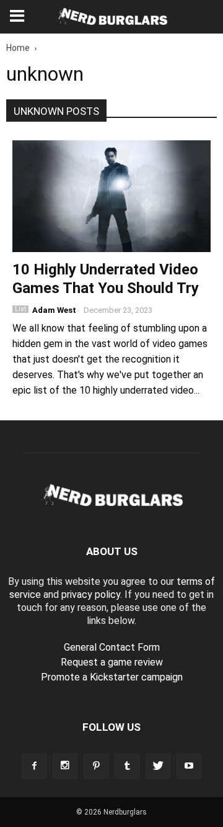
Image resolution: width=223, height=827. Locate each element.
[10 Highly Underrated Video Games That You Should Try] (111, 196)
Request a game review (112, 662)
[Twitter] (158, 766)
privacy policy (90, 594)
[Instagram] (65, 766)
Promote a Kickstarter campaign (112, 677)
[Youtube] (189, 766)
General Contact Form (112, 647)
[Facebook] (34, 766)
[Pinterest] (96, 766)
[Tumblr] (127, 766)
